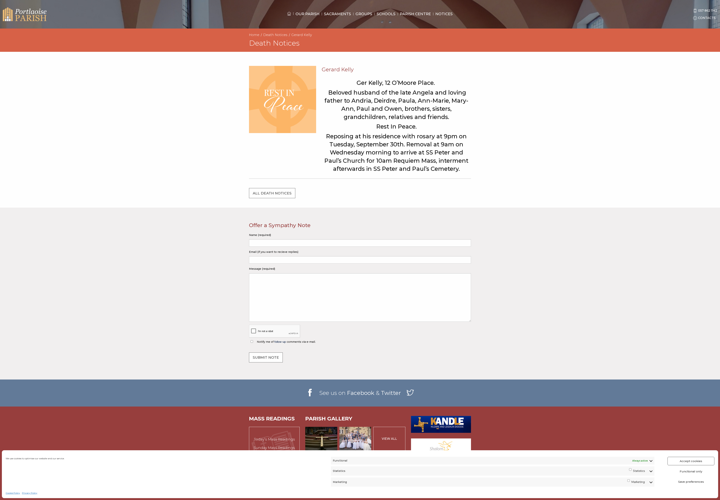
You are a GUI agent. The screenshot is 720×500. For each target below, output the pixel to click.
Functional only (691, 471)
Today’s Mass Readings (274, 439)
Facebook (360, 392)
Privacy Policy (29, 493)
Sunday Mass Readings (274, 448)
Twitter (391, 392)
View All (389, 439)
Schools (386, 14)
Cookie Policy (13, 493)
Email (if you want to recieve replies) (273, 252)
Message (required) (262, 268)
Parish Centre (415, 14)
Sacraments (337, 14)
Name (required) (260, 235)
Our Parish (308, 14)
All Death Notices (272, 193)
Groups (364, 14)
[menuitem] (289, 17)
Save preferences (691, 481)
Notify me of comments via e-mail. (286, 341)
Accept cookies (691, 461)
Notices (444, 14)
